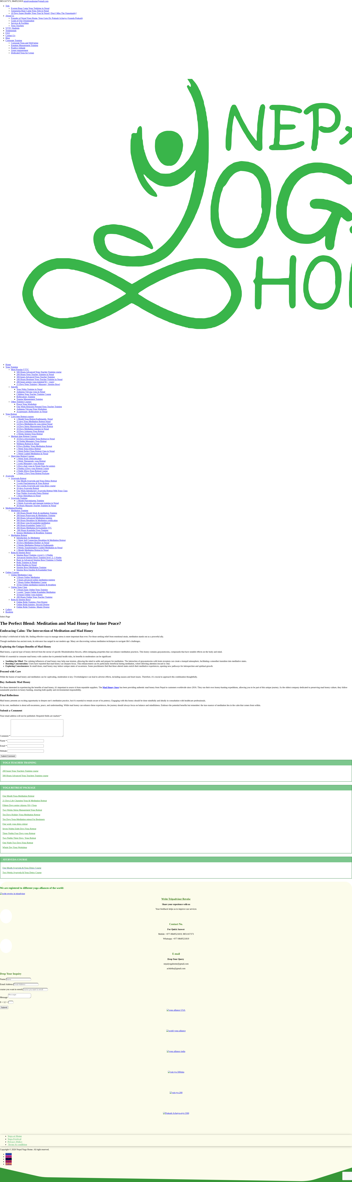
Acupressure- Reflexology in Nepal (31, 411)
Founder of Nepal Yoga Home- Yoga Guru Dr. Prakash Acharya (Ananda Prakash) (47, 18)
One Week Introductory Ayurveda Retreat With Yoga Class (42, 491)
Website (3, 751)
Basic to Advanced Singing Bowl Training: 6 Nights (39, 560)
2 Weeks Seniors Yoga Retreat (29, 434)
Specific (14, 387)
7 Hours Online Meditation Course (31, 582)
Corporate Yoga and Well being (24, 43)
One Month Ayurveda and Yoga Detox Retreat (36, 481)
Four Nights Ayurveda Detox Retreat (32, 493)
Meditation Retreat (19, 535)
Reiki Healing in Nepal (26, 565)
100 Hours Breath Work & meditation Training (36, 513)
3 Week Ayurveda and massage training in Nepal (37, 503)
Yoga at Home (15, 1136)
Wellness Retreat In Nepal (27, 444)
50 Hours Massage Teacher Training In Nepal (36, 505)
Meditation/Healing (14, 508)
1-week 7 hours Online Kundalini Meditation (36, 592)
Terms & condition (17, 1144)
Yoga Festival (14, 1139)
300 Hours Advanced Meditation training (34, 518)
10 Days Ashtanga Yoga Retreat (30, 431)
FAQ (8, 33)
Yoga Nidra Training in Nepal (29, 389)
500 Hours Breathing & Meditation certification (37, 520)
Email (3, 746)
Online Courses (12, 572)
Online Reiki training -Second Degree (32, 604)
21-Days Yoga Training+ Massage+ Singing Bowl (38, 384)
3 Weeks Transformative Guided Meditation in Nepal (39, 547)
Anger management (19, 50)
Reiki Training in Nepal (26, 562)
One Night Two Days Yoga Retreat (17, 843)
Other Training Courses (21, 402)
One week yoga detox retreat (15, 824)
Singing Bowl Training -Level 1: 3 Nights (34, 555)
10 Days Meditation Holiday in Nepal (32, 543)
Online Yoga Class (19, 587)
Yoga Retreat (11, 414)
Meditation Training (19, 510)
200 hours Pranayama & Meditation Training (35, 515)
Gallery (9, 609)
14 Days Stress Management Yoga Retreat (34, 426)
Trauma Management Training (29, 399)
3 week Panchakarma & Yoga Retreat (32, 483)
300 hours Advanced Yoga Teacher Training (35, 377)
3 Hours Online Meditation (28, 577)
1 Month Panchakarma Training (30, 500)
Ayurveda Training (19, 498)
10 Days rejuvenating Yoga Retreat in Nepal (35, 439)
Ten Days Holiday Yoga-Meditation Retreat (21, 815)
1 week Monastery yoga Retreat (30, 463)
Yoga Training (12, 367)
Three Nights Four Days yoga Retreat (18, 833)
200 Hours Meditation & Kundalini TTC (34, 528)
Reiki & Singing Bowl (21, 552)
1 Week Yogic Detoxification (29, 458)
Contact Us (10, 35)
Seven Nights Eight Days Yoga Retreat (19, 829)
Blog (8, 38)
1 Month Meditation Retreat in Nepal (32, 550)
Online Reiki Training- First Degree (31, 602)
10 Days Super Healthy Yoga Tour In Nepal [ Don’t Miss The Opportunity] (43, 13)
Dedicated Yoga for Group (22, 53)
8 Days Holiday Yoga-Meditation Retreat (34, 446)
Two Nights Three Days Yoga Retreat (19, 838)
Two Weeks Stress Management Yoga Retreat (22, 810)
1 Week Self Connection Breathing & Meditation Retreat (41, 540)
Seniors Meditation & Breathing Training (34, 533)
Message (4, 997)
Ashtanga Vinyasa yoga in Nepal (30, 392)
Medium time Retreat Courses (24, 436)
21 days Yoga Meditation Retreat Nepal (33, 421)
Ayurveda (10, 476)
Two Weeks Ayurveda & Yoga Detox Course (22, 872)
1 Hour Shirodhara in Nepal (28, 496)
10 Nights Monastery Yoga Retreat (31, 441)
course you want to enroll (11, 989)
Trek (7, 6)
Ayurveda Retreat (18, 478)
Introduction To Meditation (28, 538)
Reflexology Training (25, 397)
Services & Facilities (20, 23)
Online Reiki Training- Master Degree (33, 607)
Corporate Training (14, 40)
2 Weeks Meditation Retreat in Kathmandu (34, 545)
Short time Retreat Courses (22, 456)
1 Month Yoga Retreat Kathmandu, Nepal (34, 419)
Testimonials (11, 30)
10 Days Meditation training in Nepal (32, 429)
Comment (5, 736)
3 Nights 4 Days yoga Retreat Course (32, 468)
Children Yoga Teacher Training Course (33, 394)
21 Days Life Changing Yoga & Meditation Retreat (24, 800)
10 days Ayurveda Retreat (27, 488)
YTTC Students (12, 28)
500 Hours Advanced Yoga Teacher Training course (38, 372)
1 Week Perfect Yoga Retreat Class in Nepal (35, 451)
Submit (4, 1007)
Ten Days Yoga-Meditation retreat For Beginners (23, 819)
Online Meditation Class (21, 575)
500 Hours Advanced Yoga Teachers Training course (25, 775)
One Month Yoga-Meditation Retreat (18, 796)
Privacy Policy (15, 1141)
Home (8, 364)
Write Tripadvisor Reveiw (176, 898)
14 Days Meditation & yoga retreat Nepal (34, 424)
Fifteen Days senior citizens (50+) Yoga (19, 805)
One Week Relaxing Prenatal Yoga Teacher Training (39, 406)
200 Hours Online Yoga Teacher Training (34, 597)
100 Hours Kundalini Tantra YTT (31, 525)
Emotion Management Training (24, 45)
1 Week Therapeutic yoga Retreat (31, 461)
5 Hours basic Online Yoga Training (32, 590)
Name (3, 741)
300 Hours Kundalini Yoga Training (32, 530)
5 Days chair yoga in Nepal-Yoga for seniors (35, 466)
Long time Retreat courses (22, 416)
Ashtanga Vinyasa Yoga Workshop (31, 409)
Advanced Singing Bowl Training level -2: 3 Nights (38, 557)
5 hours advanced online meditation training (35, 580)
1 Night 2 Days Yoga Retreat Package (32, 473)
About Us (10, 16)
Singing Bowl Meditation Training (31, 567)
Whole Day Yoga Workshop (14, 847)
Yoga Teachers (17, 25)
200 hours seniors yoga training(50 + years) (35, 382)
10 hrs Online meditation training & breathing (36, 585)
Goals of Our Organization (22, 21)
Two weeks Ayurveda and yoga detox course (36, 486)
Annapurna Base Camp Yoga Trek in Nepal (30, 11)
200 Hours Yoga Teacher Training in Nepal (35, 374)
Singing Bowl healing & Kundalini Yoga (34, 570)
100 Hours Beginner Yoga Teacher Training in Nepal (39, 379)
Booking (9, 612)
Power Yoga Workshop (26, 404)
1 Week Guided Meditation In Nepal (32, 453)
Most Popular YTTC (20, 369)
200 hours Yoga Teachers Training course (20, 771)
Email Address (6, 984)
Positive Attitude (18, 48)
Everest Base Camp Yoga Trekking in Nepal (30, 8)
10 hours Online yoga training (29, 594)
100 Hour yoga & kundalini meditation (33, 523)
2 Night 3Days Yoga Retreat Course (32, 471)
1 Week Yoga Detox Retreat (28, 449)
